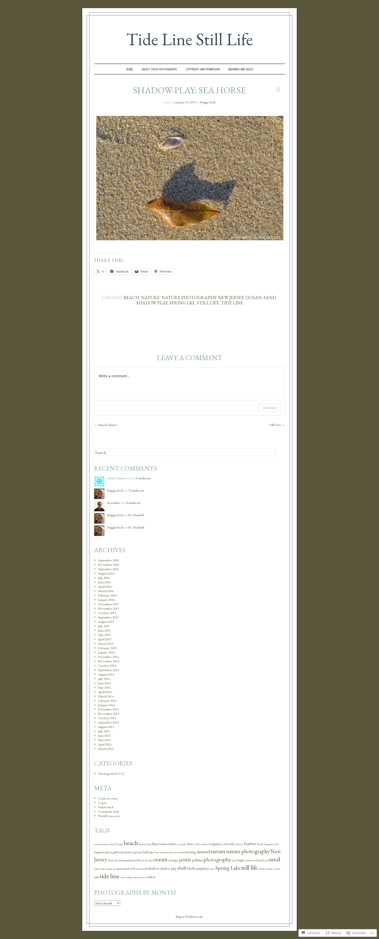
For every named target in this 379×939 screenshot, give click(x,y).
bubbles (172, 844)
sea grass (117, 869)
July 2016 (104, 578)
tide (96, 877)
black (149, 844)
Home (129, 69)
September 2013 (108, 722)
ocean (253, 297)
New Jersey (230, 297)
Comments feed (108, 811)
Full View (277, 425)
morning (190, 852)
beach (131, 297)
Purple (240, 860)
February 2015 (107, 648)
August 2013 (106, 727)
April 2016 (104, 586)
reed (260, 860)
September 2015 (108, 617)
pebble (185, 860)
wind (135, 877)
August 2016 (106, 573)
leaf (145, 852)
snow (212, 868)
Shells (191, 868)
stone (261, 868)
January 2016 (106, 600)
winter (142, 877)
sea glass (108, 868)
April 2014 (104, 692)
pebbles (197, 860)
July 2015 (104, 626)
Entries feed (105, 807)
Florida (260, 844)
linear (156, 852)
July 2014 (104, 679)
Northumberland (128, 860)
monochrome (166, 852)
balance (106, 844)
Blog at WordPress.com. (190, 917)
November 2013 (108, 713)
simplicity (202, 868)
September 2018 (108, 560)
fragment (99, 852)
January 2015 (106, 652)
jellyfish (128, 852)
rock (266, 860)
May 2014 (104, 687)
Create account (107, 798)
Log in (102, 803)
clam (189, 844)
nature (150, 297)
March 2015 (105, 643)
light (151, 852)
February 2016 (107, 595)
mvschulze (113, 503)
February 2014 (107, 700)
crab (231, 843)
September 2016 (108, 569)
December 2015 (108, 604)
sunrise (269, 868)
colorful (204, 844)
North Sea (113, 860)
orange (173, 860)
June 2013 (104, 735)
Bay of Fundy (116, 844)
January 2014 (106, 705)
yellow (151, 877)
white (129, 877)
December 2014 (108, 657)
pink (234, 860)
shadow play (151, 303)
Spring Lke (182, 303)
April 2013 (104, 744)
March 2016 (105, 591)
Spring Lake (228, 867)
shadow (153, 868)
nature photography (189, 297)
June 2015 (104, 630)
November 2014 (108, 661)
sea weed (141, 868)
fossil (276, 844)
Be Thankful (136, 515)
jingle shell (137, 852)
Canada (182, 844)
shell (181, 868)
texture (276, 868)
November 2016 (108, 564)
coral (224, 844)
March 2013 (105, 749)
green (108, 852)
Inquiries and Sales (240, 69)
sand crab (99, 869)
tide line (232, 303)
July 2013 (104, 731)
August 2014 (106, 674)
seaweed (129, 868)
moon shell (178, 852)
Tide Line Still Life (189, 38)
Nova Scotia (145, 860)
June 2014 (104, 683)
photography (217, 859)
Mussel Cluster (105, 425)
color (197, 844)
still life (208, 303)
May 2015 (104, 635)
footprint (268, 844)
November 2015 (108, 608)
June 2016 (104, 582)
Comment (270, 408)
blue (155, 844)
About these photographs (159, 69)
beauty (142, 844)
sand (270, 297)
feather (250, 843)
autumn (98, 844)
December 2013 (108, 709)
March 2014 (105, 696)
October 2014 (107, 665)
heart (120, 852)
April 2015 (104, 639)
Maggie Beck (208, 102)
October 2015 (107, 613)
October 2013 (107, 718)
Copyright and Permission (203, 69)
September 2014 (108, 670)
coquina (215, 843)
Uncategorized (107, 773)
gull (115, 852)
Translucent (142, 478)
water (123, 877)
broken (163, 844)
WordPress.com (109, 816)
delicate (239, 844)
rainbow (249, 860)
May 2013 (104, 740)
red (255, 860)
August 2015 (106, 621)
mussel (203, 851)
